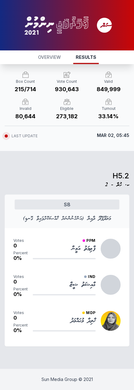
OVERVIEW (49, 57)
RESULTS (86, 57)
